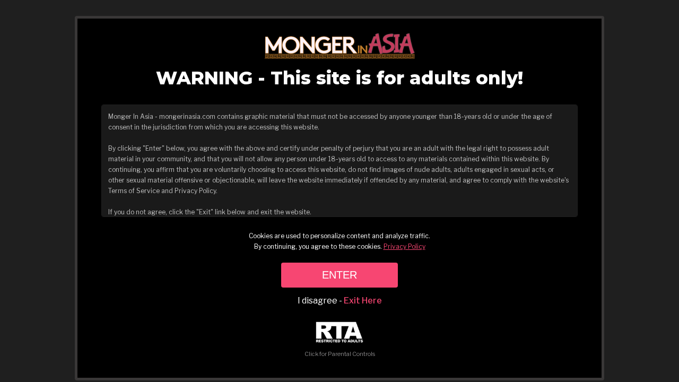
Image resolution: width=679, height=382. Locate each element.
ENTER (339, 275)
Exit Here (363, 301)
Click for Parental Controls (339, 354)
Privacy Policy (404, 246)
